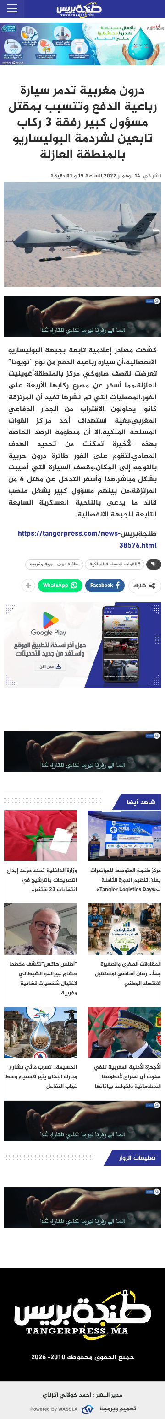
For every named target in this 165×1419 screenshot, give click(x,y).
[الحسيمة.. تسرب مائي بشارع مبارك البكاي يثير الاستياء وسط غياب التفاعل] (40, 1032)
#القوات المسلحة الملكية (114, 564)
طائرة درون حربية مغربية (54, 564)
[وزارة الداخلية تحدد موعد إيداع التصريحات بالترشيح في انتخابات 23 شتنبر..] (40, 835)
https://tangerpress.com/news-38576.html (87, 540)
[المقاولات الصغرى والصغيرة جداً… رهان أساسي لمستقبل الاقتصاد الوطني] (124, 928)
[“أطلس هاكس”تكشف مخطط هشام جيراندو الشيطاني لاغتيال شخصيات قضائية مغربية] (40, 928)
